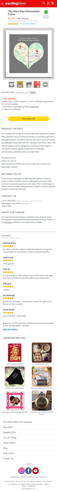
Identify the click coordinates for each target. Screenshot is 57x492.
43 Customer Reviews (28, 24)
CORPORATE (14, 477)
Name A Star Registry (44, 481)
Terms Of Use (21, 481)
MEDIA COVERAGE (27, 477)
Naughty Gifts (9, 432)
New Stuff (7, 427)
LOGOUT (28, 464)
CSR (37, 477)
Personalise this (28, 119)
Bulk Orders (8, 453)
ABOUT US (43, 477)
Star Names (31, 481)
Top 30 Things (9, 437)
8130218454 (15, 203)
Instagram (8, 222)
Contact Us (34, 107)
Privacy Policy (10, 481)
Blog (5, 448)
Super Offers (9, 443)
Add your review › (10, 329)
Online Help (6, 206)
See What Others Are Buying (17, 422)
